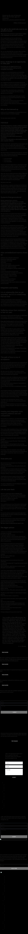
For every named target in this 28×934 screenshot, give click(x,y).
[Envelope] (9, 725)
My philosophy (8, 797)
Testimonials (7, 799)
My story (7, 796)
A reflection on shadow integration (12, 803)
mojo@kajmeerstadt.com (7, 720)
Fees (6, 790)
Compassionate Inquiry (10, 785)
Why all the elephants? (10, 806)
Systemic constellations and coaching (13, 787)
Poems (6, 805)
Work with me (6, 782)
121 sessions (8, 784)
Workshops (6, 800)
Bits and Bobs (6, 802)
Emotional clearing (9, 788)
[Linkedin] (6, 725)
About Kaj (5, 791)
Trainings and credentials (10, 794)
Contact (5, 808)
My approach (8, 793)
